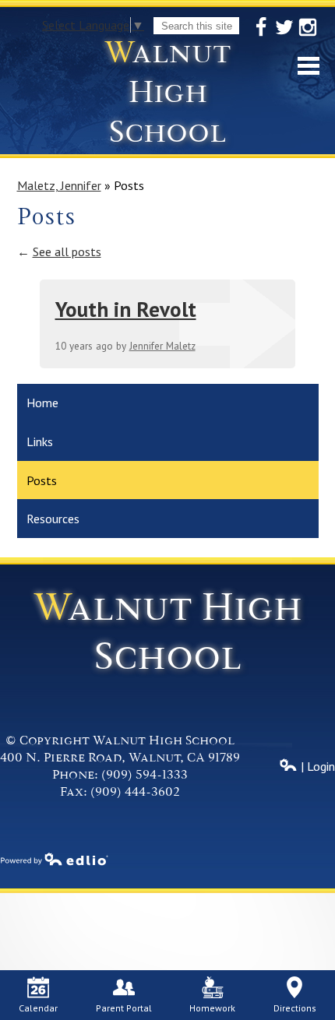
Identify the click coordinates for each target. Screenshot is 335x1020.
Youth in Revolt (125, 309)
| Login (316, 766)
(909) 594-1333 (144, 774)
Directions (294, 1008)
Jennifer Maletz (162, 346)
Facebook (261, 27)
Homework (212, 1008)
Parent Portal (124, 1008)
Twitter (284, 27)
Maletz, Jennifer (59, 185)
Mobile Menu (308, 66)
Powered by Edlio (54, 859)
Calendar (38, 1008)
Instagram (307, 27)
